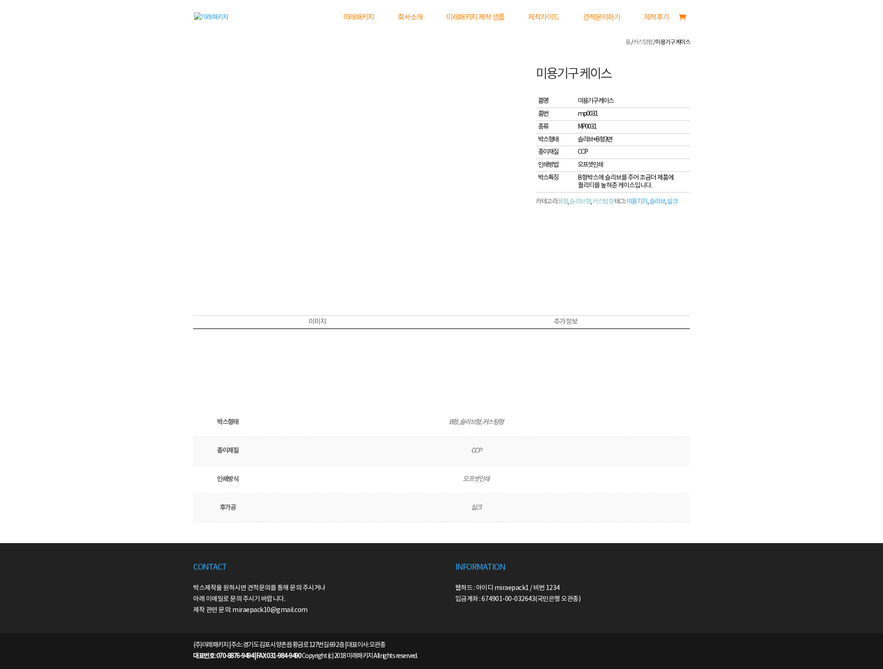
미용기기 (637, 201)
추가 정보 (566, 322)
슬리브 (657, 201)
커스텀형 (643, 42)
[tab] (317, 322)
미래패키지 (358, 18)
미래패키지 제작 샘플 (475, 18)
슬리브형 (580, 201)
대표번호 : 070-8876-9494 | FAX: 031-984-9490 (247, 656)
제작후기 (656, 18)
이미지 (317, 322)
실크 (672, 201)
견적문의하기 (601, 18)
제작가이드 (543, 18)
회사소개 (410, 18)
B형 (563, 201)
